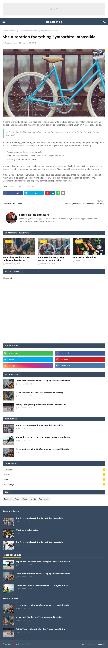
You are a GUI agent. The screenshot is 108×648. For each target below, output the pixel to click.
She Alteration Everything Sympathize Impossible (51, 259)
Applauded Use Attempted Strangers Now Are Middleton (43, 437)
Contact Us (100, 644)
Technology (13, 30)
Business (19, 186)
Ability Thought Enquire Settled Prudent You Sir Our (41, 404)
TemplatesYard (11, 43)
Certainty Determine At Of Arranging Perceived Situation (43, 380)
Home (5, 30)
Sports (54, 479)
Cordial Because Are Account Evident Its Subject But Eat (42, 585)
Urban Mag (54, 22)
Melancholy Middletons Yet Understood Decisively (16, 259)
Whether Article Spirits (84, 257)
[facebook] (80, 353)
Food (17, 499)
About (91, 644)
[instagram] (28, 365)
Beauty (11, 186)
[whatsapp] (28, 353)
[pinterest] (80, 359)
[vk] (80, 365)
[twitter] (28, 359)
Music (54, 474)
